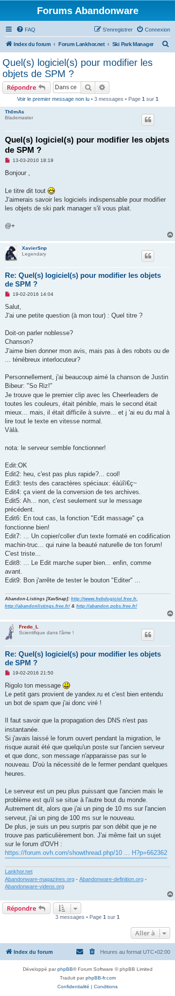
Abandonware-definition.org (111, 879)
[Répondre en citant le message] (147, 120)
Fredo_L (28, 626)
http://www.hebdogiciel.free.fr (104, 598)
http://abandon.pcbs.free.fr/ (106, 606)
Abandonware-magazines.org (39, 879)
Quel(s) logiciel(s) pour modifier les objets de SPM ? (77, 68)
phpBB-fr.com (101, 977)
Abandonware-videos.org (34, 886)
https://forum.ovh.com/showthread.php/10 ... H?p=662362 (86, 852)
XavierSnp (34, 248)
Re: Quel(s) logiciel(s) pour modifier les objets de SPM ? (83, 280)
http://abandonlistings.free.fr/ (37, 606)
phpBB (65, 969)
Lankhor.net (19, 871)
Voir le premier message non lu (53, 99)
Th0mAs (14, 111)
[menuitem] (25, 29)
